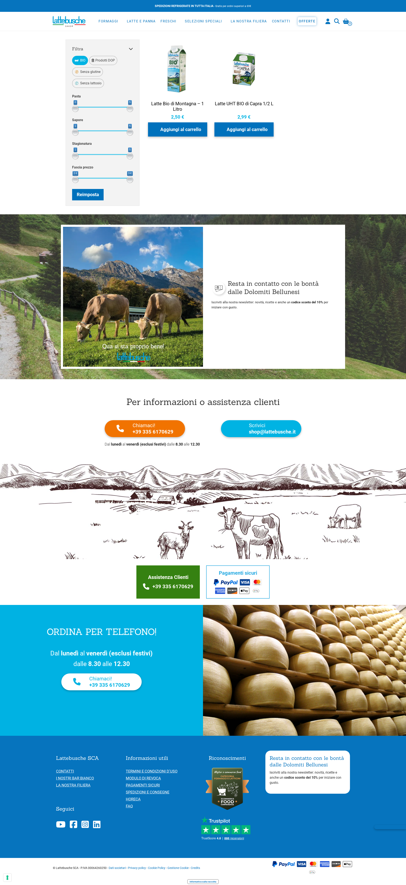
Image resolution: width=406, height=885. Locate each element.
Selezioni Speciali (203, 21)
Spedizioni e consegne (147, 792)
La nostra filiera (249, 21)
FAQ (129, 806)
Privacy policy (137, 868)
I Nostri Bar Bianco (75, 778)
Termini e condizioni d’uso (151, 771)
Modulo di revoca (143, 778)
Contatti (281, 21)
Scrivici (272, 429)
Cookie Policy (156, 868)
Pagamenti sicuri (143, 785)
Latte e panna (141, 21)
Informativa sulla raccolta (203, 881)
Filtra (77, 48)
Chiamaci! (153, 429)
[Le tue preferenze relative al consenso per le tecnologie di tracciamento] (7, 878)
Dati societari (117, 868)
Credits (195, 868)
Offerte (307, 21)
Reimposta (88, 194)
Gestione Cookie (178, 868)
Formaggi (108, 21)
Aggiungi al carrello (180, 129)
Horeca (133, 799)
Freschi (168, 21)
